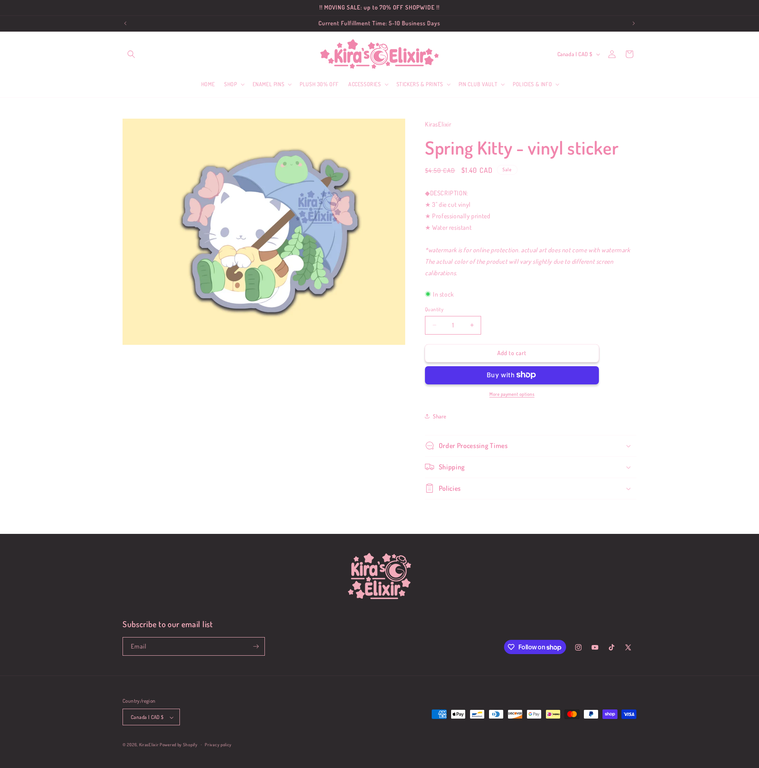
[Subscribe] (255, 646)
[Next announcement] (633, 23)
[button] (131, 54)
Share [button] (440, 415)
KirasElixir (149, 745)
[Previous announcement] (125, 23)
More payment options (511, 394)
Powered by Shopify (179, 745)
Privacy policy (218, 744)
